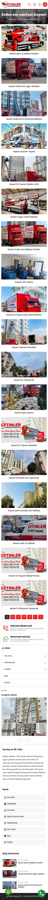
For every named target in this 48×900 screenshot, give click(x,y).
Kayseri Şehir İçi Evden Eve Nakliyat (24, 511)
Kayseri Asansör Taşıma (24, 152)
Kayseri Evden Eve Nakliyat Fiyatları (24, 250)
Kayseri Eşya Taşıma (24, 413)
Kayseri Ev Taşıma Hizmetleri (24, 445)
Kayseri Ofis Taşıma (24, 282)
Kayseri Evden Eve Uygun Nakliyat (24, 86)
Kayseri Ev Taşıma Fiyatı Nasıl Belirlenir (24, 315)
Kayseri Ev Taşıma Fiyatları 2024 (24, 184)
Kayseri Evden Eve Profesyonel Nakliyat (24, 119)
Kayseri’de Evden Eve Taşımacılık (24, 478)
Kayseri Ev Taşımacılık (24, 380)
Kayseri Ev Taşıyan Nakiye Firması (24, 576)
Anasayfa (13, 19)
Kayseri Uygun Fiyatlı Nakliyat (24, 217)
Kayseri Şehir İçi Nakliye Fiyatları (24, 54)
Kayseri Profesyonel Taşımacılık (24, 609)
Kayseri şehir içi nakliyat (24, 543)
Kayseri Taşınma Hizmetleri (24, 347)
